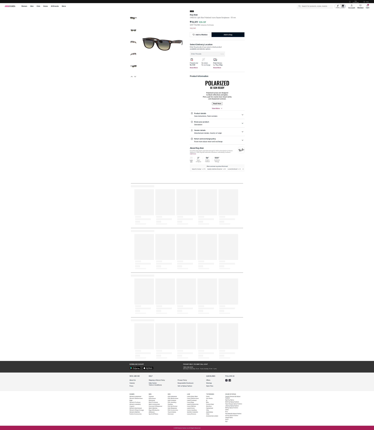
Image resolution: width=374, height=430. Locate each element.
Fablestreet (209, 408)
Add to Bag (228, 35)
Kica (226, 411)
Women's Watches (135, 412)
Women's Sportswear (136, 408)
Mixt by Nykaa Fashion (231, 407)
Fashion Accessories (136, 414)
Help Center (153, 383)
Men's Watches (153, 408)
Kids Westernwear (173, 398)
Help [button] (367, 2)
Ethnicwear (152, 400)
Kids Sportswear (172, 406)
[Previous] (131, 76)
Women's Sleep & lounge (137, 410)
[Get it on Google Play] (135, 368)
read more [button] (193, 154)
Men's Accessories (154, 404)
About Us (133, 380)
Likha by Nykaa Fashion (232, 406)
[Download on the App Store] (147, 368)
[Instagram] (227, 380)
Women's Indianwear (135, 396)
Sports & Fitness (153, 414)
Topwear (151, 396)
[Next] (135, 76)
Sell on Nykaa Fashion (185, 386)
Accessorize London (212, 416)
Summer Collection (192, 412)
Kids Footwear (172, 400)
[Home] (10, 6)
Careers (132, 383)
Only (207, 410)
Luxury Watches (191, 406)
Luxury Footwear (192, 400)
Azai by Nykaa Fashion (231, 415)
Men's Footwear (153, 402)
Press (131, 386)
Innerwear (171, 414)
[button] (340, 6)
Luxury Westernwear (193, 398)
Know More (194, 67)
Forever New (210, 404)
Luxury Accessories (192, 404)
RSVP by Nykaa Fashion (232, 402)
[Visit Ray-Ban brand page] (241, 150)
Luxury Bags (190, 402)
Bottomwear (152, 398)
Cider (207, 414)
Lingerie (132, 406)
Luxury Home (191, 408)
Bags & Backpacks (154, 410)
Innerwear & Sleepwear (155, 406)
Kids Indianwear (172, 396)
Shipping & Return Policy (157, 380)
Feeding (170, 404)
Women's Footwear (135, 402)
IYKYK (226, 409)
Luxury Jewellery (192, 410)
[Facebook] (230, 380)
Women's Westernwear (136, 398)
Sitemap (209, 383)
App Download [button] (356, 1)
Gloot (226, 419)
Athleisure (152, 412)
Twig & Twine (229, 417)
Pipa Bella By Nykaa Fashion (233, 413)
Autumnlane (209, 412)
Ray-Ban (194, 15)
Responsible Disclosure (185, 383)
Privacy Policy (182, 380)
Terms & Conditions (155, 385)
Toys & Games (172, 412)
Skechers (209, 406)
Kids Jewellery (172, 402)
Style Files (209, 386)
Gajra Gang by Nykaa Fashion (233, 404)
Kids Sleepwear (172, 408)
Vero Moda (209, 398)
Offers (208, 380)
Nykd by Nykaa (229, 400)
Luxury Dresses (191, 414)
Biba (207, 402)
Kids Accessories (173, 410)
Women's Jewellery (135, 404)
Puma (207, 396)
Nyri (226, 421)
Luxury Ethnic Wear (192, 396)
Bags (131, 400)
